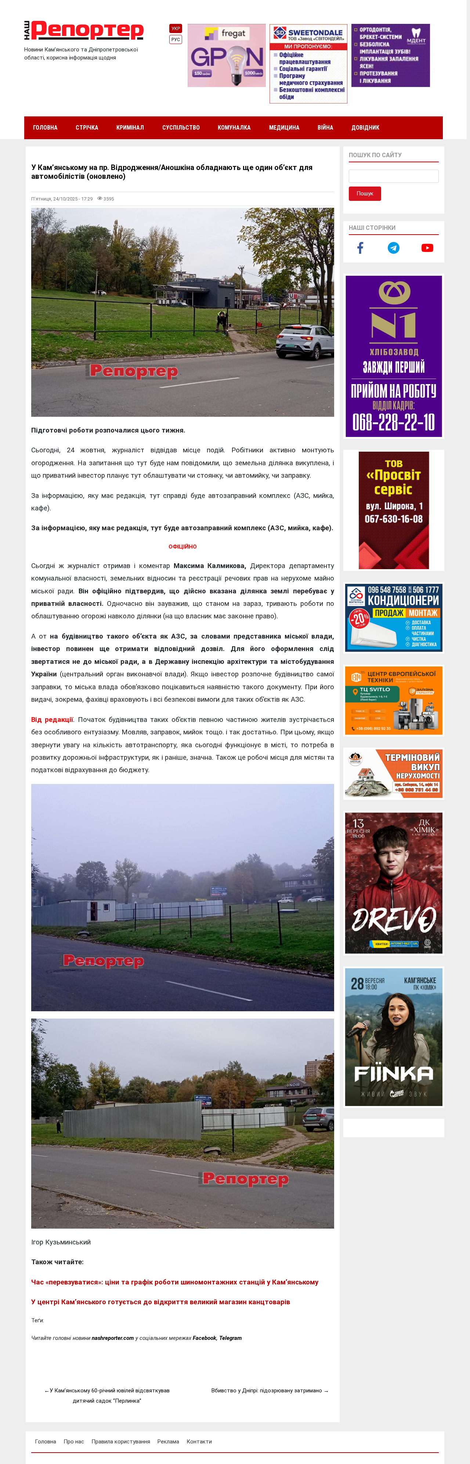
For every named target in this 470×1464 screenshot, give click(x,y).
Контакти (199, 1441)
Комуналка (234, 127)
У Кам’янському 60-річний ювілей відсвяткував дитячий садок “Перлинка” (110, 1395)
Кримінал (130, 127)
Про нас (74, 1441)
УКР (175, 28)
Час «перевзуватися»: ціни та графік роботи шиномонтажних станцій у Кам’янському (174, 1282)
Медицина (284, 127)
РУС (175, 39)
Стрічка (87, 127)
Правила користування (120, 1441)
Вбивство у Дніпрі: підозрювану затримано (267, 1390)
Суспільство (181, 127)
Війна (325, 127)
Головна (45, 127)
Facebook (204, 1338)
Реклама (168, 1441)
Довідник (365, 127)
